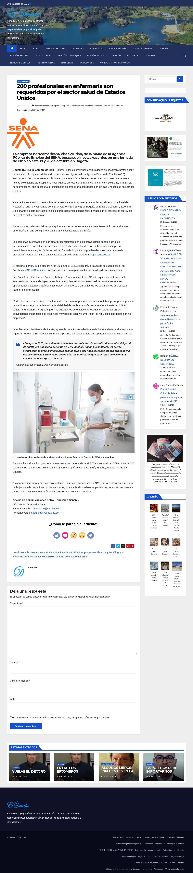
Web (12, 699)
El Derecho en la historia (174, 844)
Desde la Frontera (158, 837)
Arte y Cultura (55, 48)
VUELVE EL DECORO (28, 771)
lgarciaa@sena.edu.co (46, 512)
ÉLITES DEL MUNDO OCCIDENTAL (169, 360)
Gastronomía (118, 48)
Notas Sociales (20, 63)
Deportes (78, 48)
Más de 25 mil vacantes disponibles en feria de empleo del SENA (51, 556)
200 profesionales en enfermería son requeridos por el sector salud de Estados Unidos (71, 92)
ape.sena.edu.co (101, 254)
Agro (36, 48)
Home (115, 837)
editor (34, 567)
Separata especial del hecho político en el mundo (155, 863)
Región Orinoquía (69, 55)
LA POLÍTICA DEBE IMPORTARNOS (161, 769)
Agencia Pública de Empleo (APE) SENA (53, 106)
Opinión (164, 48)
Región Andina (19, 55)
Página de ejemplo (128, 856)
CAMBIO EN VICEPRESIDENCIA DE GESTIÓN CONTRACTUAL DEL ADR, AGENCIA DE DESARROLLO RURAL (171, 266)
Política (132, 55)
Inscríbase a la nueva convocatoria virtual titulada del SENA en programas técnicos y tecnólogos (67, 552)
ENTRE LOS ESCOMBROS (67, 769)
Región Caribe (43, 55)
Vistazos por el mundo (115, 63)
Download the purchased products (128, 844)
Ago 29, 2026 (20, 777)
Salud (117, 55)
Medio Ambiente (143, 48)
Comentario (16, 603)
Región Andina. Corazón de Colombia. (153, 856)
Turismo (149, 55)
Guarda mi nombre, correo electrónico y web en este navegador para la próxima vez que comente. (61, 717)
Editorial (67, 63)
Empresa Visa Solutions (82, 106)
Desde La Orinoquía (176, 837)
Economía (96, 48)
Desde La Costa (142, 837)
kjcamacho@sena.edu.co (46, 508)
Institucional (46, 63)
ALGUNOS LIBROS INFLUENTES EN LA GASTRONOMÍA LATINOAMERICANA (118, 773)
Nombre (14, 662)
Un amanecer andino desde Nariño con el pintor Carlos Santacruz (170, 319)
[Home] (12, 48)
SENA (42, 110)
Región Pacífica (97, 55)
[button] (185, 55)
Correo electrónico (20, 681)
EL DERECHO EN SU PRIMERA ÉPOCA (116, 850)
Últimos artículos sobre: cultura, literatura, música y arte (129, 869)
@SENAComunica (35, 270)
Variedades (87, 63)
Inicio (23, 48)
